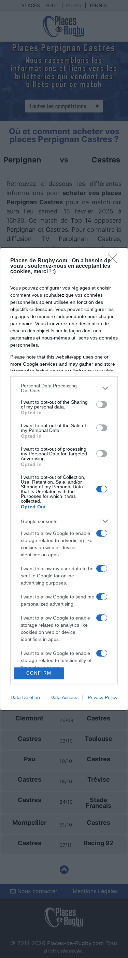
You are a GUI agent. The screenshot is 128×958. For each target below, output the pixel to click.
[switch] (101, 404)
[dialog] (64, 479)
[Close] (114, 261)
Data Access (64, 697)
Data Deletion (25, 697)
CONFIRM (39, 673)
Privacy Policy (102, 697)
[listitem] (64, 388)
